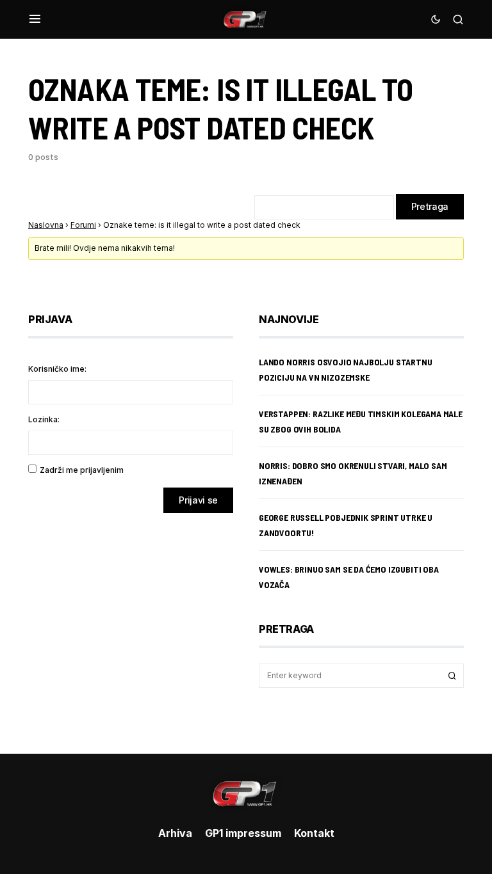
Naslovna (45, 225)
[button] (35, 19)
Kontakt (314, 833)
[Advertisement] (130, 624)
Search (452, 675)
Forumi (83, 225)
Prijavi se (198, 500)
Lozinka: (44, 419)
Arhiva (175, 833)
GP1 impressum (243, 833)
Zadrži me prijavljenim (82, 470)
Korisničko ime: (57, 369)
